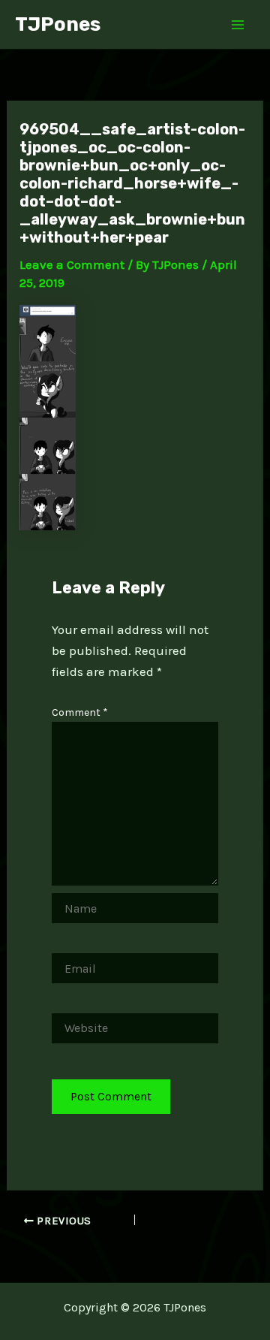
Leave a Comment (72, 264)
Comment (80, 712)
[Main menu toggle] (238, 25)
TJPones (57, 24)
